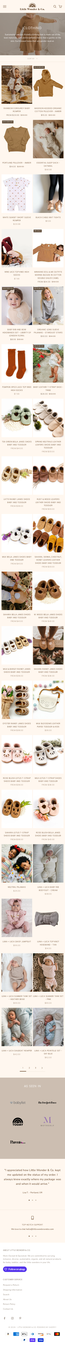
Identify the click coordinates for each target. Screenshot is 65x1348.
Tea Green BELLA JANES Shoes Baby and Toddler (17, 443)
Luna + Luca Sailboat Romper (17, 1050)
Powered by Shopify (46, 1327)
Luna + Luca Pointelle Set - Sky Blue (48, 1052)
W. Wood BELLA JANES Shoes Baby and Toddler (48, 616)
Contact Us (8, 1309)
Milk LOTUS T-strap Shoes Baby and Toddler (48, 779)
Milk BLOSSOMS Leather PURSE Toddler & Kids (48, 725)
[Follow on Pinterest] (20, 1318)
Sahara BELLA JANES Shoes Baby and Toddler (17, 616)
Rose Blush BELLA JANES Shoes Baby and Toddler (48, 834)
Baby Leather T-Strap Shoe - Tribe (48, 388)
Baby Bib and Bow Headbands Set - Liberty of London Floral (17, 332)
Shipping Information (12, 1290)
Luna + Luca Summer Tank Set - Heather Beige (17, 997)
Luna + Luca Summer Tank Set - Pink (48, 997)
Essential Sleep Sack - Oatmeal (48, 164)
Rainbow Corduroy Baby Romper (17, 110)
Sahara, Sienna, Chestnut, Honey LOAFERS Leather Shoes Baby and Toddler (48, 560)
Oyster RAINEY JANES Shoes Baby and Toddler (17, 725)
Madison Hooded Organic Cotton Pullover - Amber (48, 110)
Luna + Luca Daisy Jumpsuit (17, 941)
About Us (7, 1299)
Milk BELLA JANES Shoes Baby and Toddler (16, 558)
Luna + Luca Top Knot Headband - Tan (48, 943)
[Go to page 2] (42, 1068)
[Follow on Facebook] (4, 1318)
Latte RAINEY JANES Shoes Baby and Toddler (17, 501)
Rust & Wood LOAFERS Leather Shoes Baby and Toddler (48, 502)
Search (6, 1294)
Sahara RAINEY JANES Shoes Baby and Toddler (48, 670)
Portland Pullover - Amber (16, 162)
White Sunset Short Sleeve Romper (17, 219)
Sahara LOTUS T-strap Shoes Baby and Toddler (17, 834)
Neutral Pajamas (17, 887)
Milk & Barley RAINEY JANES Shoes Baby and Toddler (17, 670)
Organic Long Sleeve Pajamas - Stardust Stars (48, 331)
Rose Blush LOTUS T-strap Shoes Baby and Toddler (17, 779)
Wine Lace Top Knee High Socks (17, 273)
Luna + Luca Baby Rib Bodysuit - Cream (48, 888)
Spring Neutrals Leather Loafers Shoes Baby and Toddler (48, 444)
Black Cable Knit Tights (48, 217)
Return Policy (9, 1304)
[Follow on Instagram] (12, 1318)
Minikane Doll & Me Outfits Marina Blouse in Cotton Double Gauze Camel (48, 275)
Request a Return (11, 1285)
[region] (32, 1223)
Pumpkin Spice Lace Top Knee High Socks (16, 388)
